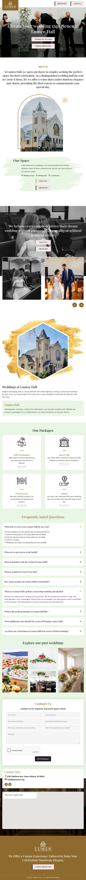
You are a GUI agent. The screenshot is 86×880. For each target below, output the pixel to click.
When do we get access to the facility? (21, 552)
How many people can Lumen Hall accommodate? (27, 581)
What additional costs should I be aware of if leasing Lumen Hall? (33, 621)
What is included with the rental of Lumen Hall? (26, 562)
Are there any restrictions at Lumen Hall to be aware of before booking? (36, 631)
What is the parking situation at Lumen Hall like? (26, 611)
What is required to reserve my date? (21, 571)
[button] (74, 305)
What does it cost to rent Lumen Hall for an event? (27, 526)
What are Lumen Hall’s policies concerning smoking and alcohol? (34, 591)
